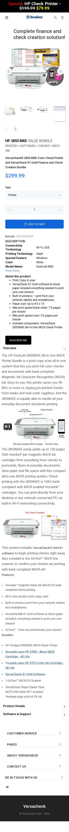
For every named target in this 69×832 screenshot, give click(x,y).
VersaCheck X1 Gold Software (25, 674)
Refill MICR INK (18, 340)
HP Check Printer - (34, 6)
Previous (8, 71)
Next (60, 71)
